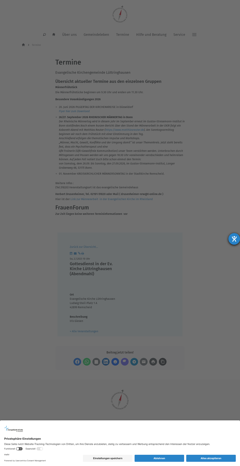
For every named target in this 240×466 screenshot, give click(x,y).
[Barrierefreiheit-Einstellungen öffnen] (234, 239)
